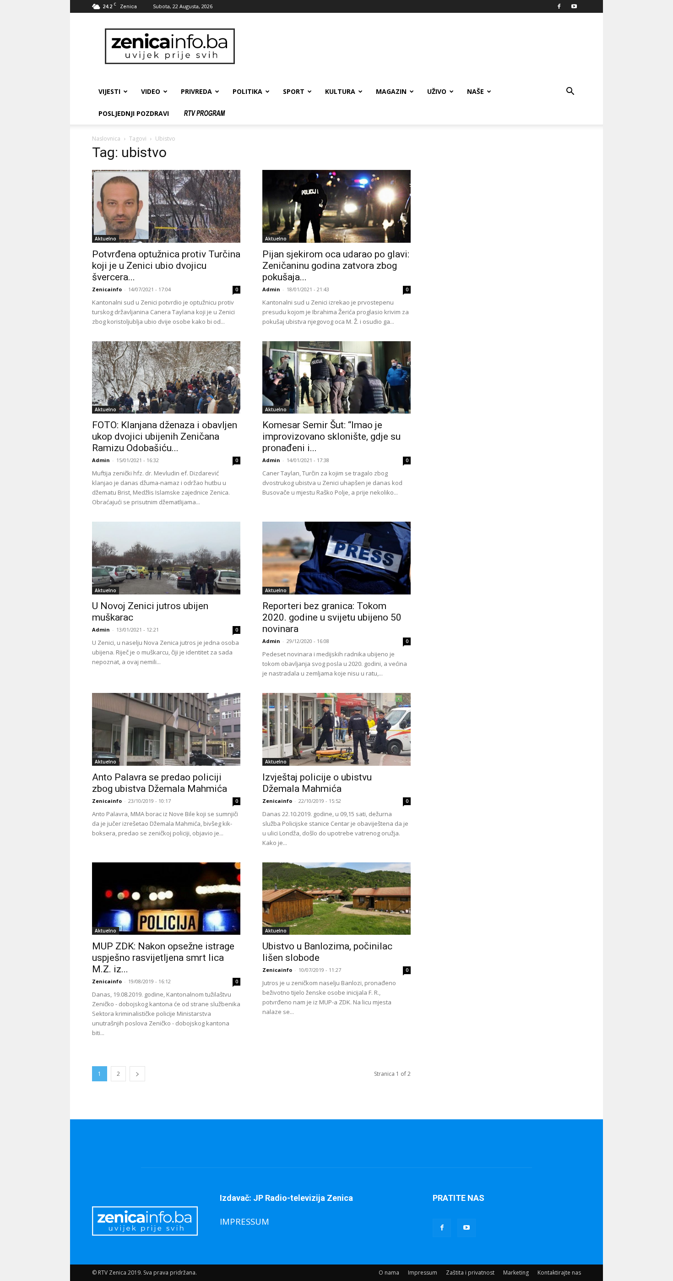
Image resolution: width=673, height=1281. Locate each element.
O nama (389, 1272)
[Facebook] (559, 6)
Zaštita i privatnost (470, 1272)
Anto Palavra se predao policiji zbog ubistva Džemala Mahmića (159, 783)
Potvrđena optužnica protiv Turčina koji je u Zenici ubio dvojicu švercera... (166, 266)
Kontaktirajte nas (559, 1272)
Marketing (516, 1272)
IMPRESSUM (244, 1221)
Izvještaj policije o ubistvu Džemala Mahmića (317, 783)
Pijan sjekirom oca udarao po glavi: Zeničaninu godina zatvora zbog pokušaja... (335, 266)
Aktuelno (105, 238)
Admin (271, 289)
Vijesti (109, 91)
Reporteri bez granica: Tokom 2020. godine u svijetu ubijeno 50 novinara (332, 617)
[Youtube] (574, 6)
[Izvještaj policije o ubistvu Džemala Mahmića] (336, 729)
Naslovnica (106, 138)
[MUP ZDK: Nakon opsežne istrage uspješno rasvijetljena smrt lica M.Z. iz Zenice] (166, 898)
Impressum (422, 1272)
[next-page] (137, 1073)
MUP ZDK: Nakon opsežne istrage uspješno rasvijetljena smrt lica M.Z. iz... (163, 958)
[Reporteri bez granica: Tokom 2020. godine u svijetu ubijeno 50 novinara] (336, 558)
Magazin (391, 91)
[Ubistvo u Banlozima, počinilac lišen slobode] (336, 898)
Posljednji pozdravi (133, 113)
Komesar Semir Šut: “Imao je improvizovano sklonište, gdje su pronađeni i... (331, 436)
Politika (247, 91)
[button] (570, 92)
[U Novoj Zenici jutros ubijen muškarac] (166, 558)
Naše (475, 91)
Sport (293, 91)
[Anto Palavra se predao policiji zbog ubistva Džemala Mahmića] (166, 729)
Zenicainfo (107, 289)
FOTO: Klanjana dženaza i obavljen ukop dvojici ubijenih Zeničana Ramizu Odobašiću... (164, 436)
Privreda (196, 91)
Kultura (340, 91)
